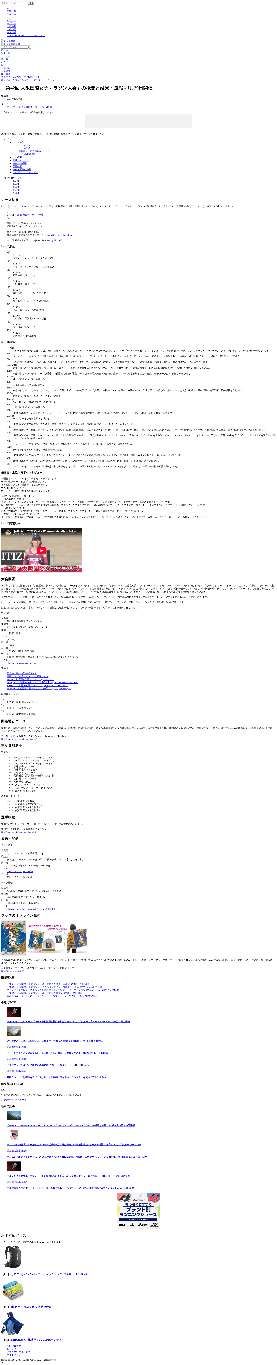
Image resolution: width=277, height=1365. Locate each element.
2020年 (16, 193)
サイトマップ (14, 1354)
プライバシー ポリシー (19, 1351)
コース (10, 17)
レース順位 (24, 145)
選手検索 (17, 166)
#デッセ (17, 223)
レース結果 (18, 142)
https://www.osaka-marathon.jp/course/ (19, 739)
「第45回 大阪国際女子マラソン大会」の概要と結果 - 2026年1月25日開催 (44, 993)
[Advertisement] (138, 120)
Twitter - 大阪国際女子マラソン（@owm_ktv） (30, 679)
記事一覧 (11, 11)
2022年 (16, 187)
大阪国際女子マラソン (32, 107)
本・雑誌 (11, 32)
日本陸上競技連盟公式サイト (22, 673)
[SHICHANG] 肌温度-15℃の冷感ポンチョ (36, 1339)
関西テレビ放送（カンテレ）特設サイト (27, 676)
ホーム (10, 8)
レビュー (11, 23)
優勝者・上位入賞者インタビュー (35, 151)
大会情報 (11, 26)
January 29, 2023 (54, 240)
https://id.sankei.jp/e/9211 (12, 971)
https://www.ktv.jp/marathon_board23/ (18, 832)
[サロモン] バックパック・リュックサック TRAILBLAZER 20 (48, 1274)
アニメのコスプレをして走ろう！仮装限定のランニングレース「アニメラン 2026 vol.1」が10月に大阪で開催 (63, 990)
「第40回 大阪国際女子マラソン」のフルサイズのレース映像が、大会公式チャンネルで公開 (54, 987)
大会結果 (11, 29)
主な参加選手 (20, 163)
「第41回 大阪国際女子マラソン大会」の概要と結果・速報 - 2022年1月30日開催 (48, 984)
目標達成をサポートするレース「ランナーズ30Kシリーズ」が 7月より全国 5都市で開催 (52, 996)
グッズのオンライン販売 (25, 172)
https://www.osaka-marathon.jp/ (21, 663)
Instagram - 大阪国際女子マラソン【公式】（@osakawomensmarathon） (42, 682)
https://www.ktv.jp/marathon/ (20, 871)
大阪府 (48, 107)
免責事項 (11, 1348)
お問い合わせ (14, 1345)
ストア (26, 35)
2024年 (16, 181)
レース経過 (24, 148)
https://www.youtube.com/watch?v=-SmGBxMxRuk (31, 909)
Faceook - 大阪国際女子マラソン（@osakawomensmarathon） (37, 685)
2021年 (16, 190)
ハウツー (11, 20)
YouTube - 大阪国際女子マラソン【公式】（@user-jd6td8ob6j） (39, 688)
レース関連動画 (26, 154)
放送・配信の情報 (22, 169)
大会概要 (17, 157)
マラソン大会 (14, 107)
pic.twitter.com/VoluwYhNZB (60, 235)
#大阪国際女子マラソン (26, 214)
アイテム (11, 14)
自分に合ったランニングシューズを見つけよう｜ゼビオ (30, 80)
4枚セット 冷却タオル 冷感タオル (31, 1306)
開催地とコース (21, 160)
